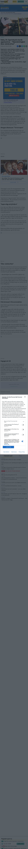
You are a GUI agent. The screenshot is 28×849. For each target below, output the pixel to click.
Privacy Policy (22, 451)
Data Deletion (6, 451)
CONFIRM (8, 447)
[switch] (23, 425)
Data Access (14, 451)
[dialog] (14, 424)
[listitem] (14, 422)
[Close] (25, 397)
